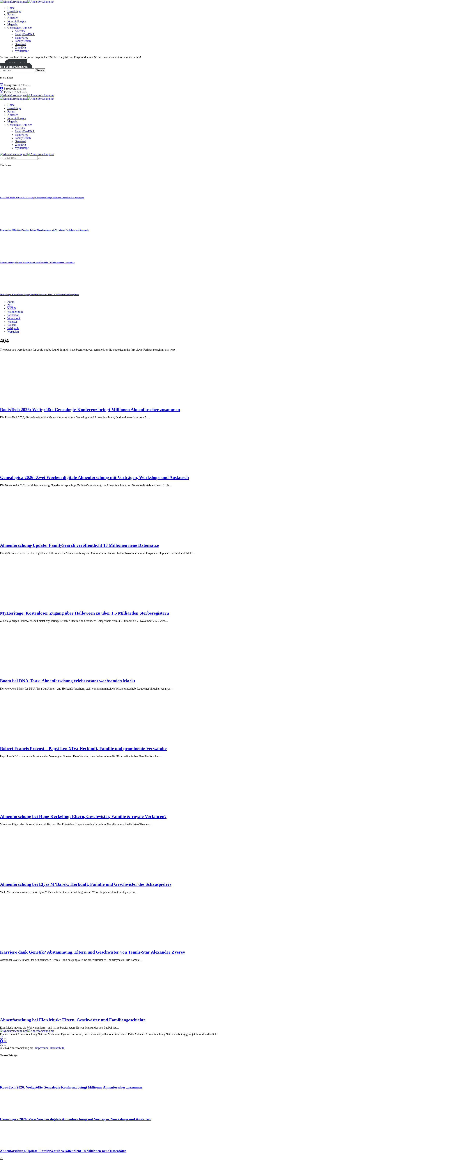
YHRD (11, 308)
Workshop (13, 315)
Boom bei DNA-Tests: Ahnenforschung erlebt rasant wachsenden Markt (67, 680)
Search (40, 70)
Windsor (12, 321)
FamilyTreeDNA (25, 34)
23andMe (20, 47)
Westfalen (13, 331)
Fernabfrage (14, 11)
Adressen (12, 17)
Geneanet (20, 44)
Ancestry (20, 31)
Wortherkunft (15, 311)
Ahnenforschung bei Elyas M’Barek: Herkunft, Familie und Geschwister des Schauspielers (85, 884)
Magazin (12, 24)
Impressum (41, 1048)
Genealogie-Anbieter (19, 27)
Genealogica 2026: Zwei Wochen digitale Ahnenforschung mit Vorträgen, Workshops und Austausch (44, 230)
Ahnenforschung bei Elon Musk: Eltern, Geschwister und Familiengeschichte (73, 1020)
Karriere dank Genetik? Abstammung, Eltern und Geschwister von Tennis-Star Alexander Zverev (92, 952)
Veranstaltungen (16, 21)
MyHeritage (22, 50)
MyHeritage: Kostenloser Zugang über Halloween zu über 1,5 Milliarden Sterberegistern (39, 294)
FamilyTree (21, 37)
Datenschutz (57, 1048)
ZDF (10, 305)
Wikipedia (13, 328)
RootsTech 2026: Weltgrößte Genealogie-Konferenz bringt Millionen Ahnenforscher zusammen (42, 198)
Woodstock (13, 318)
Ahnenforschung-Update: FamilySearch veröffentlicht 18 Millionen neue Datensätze (37, 262)
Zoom (10, 301)
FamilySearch (23, 40)
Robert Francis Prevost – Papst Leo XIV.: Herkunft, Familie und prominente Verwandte (83, 748)
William (11, 324)
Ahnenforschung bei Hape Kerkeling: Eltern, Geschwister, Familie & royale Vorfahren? (83, 816)
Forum (11, 14)
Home (11, 7)
